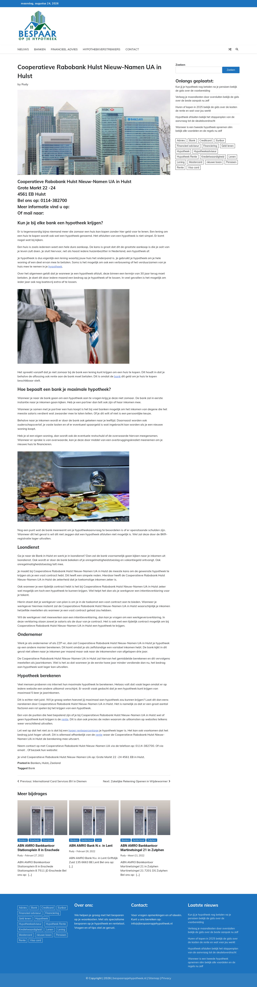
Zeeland (55, 763)
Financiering (210, 145)
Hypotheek (183, 151)
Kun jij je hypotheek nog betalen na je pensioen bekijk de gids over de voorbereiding (209, 918)
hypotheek (55, 266)
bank (117, 376)
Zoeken (180, 64)
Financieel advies (64, 49)
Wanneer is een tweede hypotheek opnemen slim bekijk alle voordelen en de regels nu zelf (211, 962)
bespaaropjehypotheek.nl (129, 978)
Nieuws (23, 49)
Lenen (232, 156)
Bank (31, 768)
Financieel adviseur (188, 145)
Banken (40, 49)
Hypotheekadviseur (205, 151)
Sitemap (153, 978)
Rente (180, 167)
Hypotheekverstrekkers (101, 49)
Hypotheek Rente (187, 156)
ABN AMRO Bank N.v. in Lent (90, 846)
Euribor (220, 140)
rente (65, 719)
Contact (132, 49)
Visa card (193, 167)
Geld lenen (228, 145)
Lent (98, 840)
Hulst (45, 763)
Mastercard (195, 162)
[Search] (237, 49)
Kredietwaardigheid (212, 156)
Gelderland (87, 840)
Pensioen (231, 162)
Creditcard (205, 140)
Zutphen (152, 840)
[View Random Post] (230, 49)
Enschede (35, 840)
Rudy (25, 84)
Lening (181, 162)
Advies (181, 140)
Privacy (166, 978)
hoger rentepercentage (84, 730)
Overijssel (48, 840)
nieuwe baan (214, 162)
